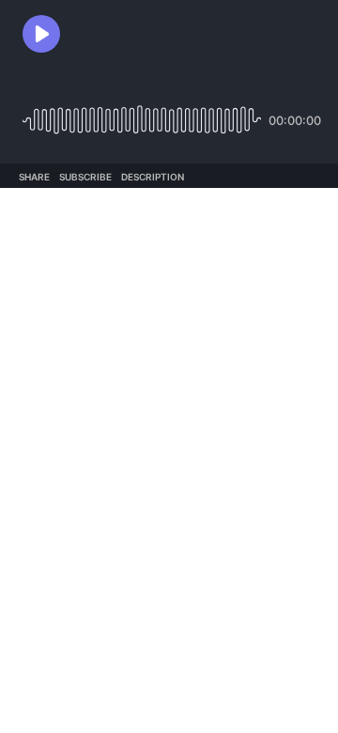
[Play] (41, 34)
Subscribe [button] (85, 176)
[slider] (142, 113)
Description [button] (152, 176)
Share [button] (34, 176)
